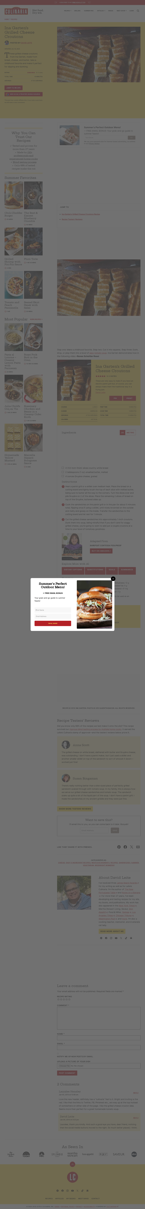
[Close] (113, 578)
